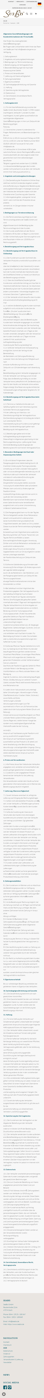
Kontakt (11, 1)
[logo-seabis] (18, 13)
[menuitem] (11, 1)
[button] (4, 1394)
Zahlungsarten (8, 1357)
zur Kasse (22, 4)
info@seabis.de (13, 1321)
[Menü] (31, 13)
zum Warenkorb (31, 1)
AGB (5, 21)
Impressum (7, 1345)
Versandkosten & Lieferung (13, 1359)
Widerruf (6, 1354)
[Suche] (26, 13)
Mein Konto (20, 1)
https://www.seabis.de (16, 1324)
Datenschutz (8, 1351)
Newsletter (7, 1362)
